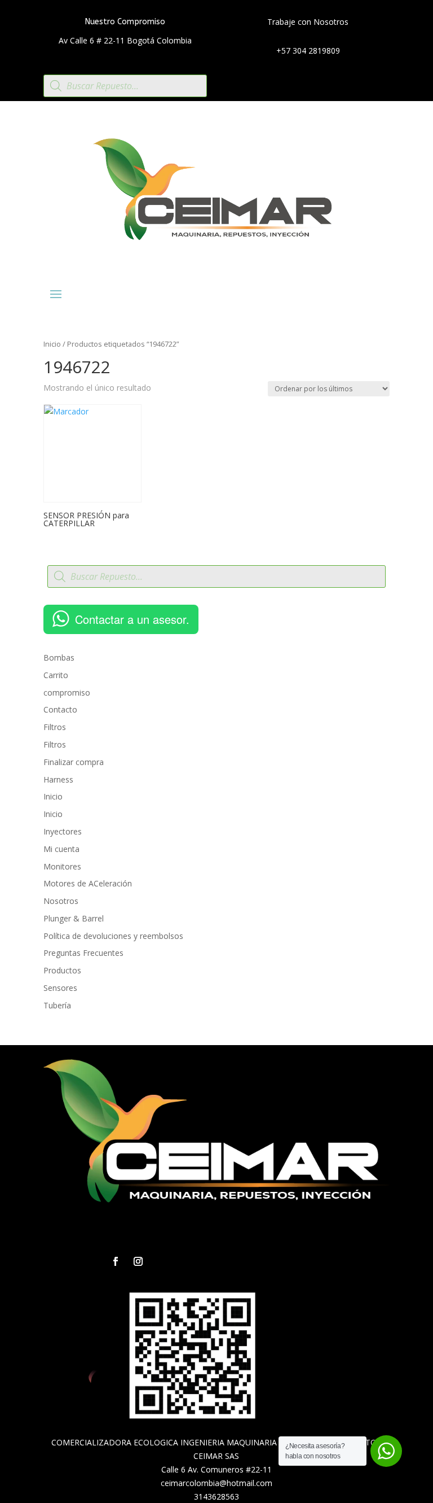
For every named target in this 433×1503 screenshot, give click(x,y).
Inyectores (62, 831)
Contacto (60, 709)
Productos (62, 970)
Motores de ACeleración (87, 883)
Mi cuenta (61, 849)
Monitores (62, 866)
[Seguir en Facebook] (116, 1261)
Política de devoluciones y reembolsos (113, 935)
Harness (58, 779)
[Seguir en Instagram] (138, 1261)
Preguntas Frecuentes (83, 952)
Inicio (52, 344)
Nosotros (60, 900)
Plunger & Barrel (73, 918)
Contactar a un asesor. (132, 619)
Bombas (58, 657)
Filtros (54, 727)
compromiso (66, 692)
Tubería (57, 1005)
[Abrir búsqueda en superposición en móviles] (125, 86)
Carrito (55, 675)
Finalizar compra (73, 762)
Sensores (60, 987)
